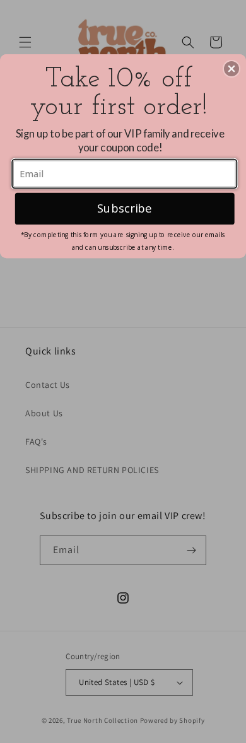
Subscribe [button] (124, 208)
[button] (231, 68)
